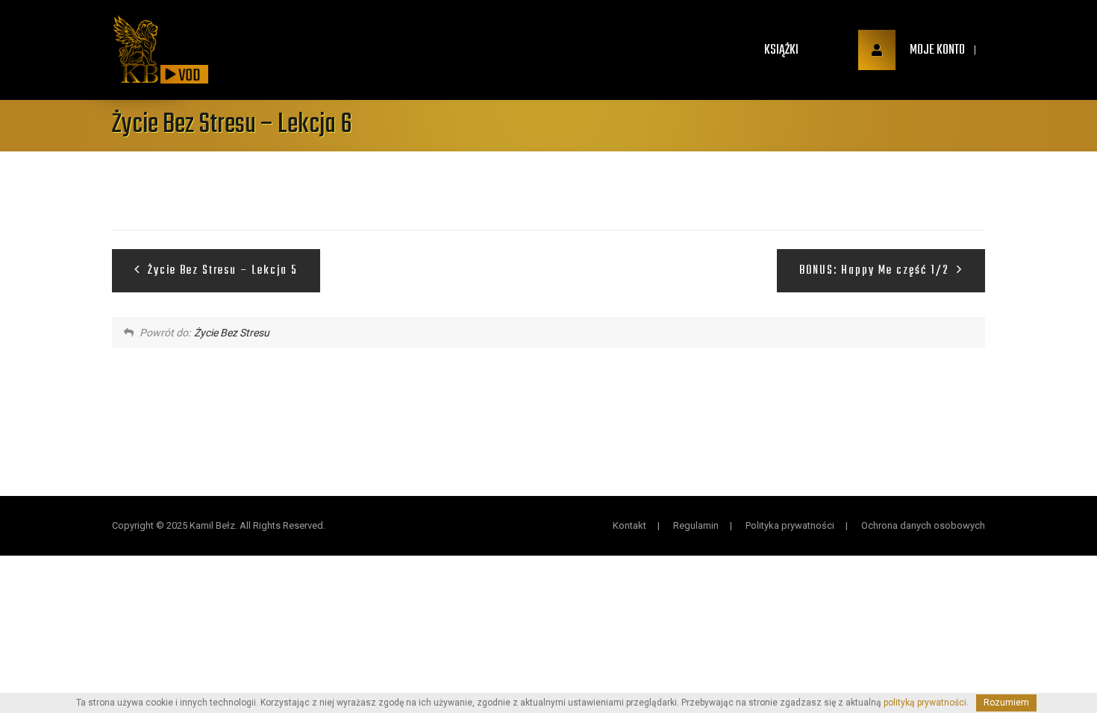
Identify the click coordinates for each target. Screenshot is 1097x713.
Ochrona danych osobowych (923, 525)
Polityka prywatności (790, 525)
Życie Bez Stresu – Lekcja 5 (221, 270)
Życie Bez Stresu (231, 333)
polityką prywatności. (926, 702)
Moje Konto (936, 50)
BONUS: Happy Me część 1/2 (876, 270)
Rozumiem (1006, 702)
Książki (781, 50)
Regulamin (696, 525)
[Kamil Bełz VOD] (136, 50)
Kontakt (629, 525)
